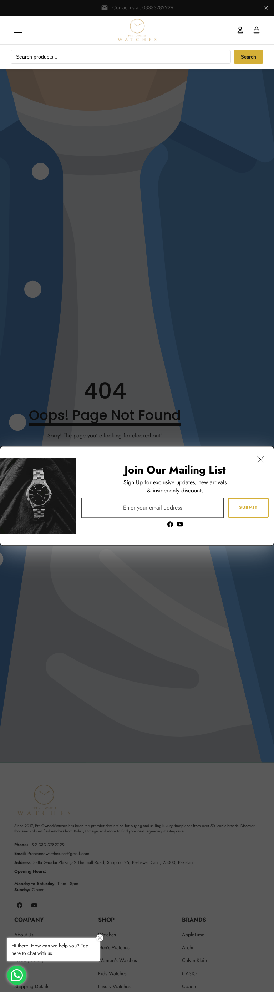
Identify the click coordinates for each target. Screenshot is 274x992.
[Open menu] (18, 30)
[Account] (240, 30)
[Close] (261, 459)
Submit (248, 508)
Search (248, 57)
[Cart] (256, 30)
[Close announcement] (266, 8)
